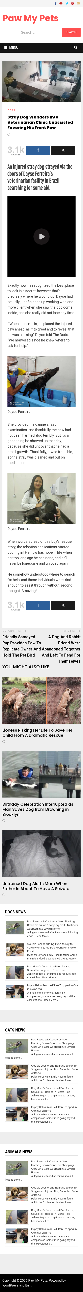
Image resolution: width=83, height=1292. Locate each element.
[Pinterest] (73, 3)
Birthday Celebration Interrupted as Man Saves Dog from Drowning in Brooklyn (37, 809)
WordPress (10, 1285)
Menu (13, 48)
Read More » (43, 936)
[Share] (38, 150)
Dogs (11, 110)
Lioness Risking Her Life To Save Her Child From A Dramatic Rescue (37, 732)
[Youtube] (61, 3)
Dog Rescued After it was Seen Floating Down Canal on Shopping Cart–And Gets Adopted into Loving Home (52, 925)
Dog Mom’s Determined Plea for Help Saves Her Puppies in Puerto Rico (49, 968)
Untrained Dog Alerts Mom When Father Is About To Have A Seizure (35, 886)
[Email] (78, 3)
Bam (28, 1285)
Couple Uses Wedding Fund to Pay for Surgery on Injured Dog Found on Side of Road (52, 947)
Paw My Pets (30, 18)
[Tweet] (63, 150)
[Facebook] (56, 3)
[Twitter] (67, 3)
